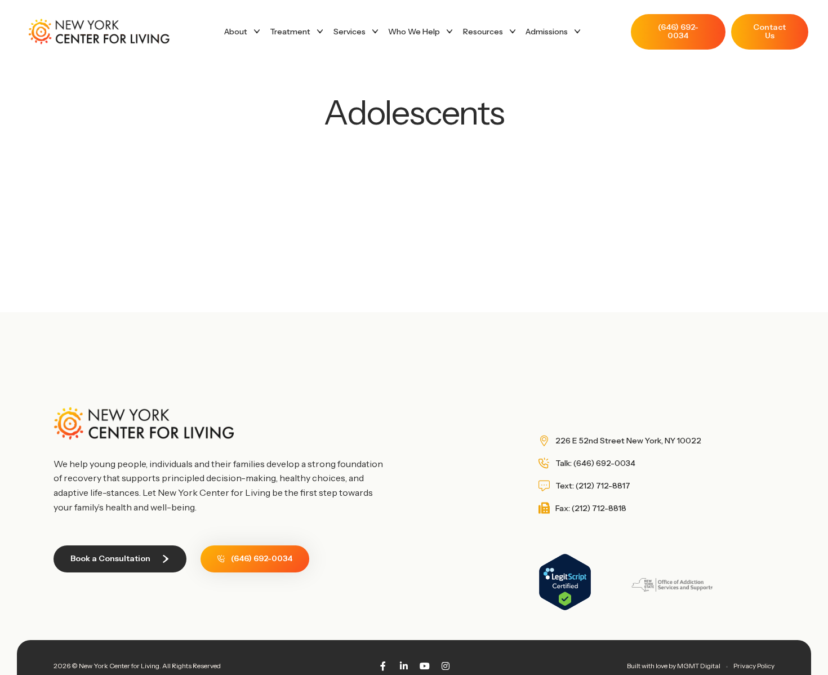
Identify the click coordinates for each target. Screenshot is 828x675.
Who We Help (414, 31)
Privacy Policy (753, 665)
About (235, 31)
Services (349, 31)
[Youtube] (425, 666)
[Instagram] (446, 666)
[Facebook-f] (383, 666)
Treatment (290, 31)
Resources (483, 31)
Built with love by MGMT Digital (673, 665)
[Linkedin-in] (404, 666)
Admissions (547, 31)
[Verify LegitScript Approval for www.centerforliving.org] (564, 607)
